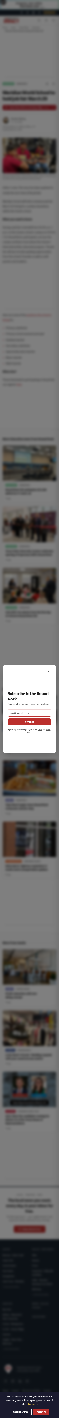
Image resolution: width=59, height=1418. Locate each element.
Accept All (41, 1412)
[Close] (48, 671)
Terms (40, 729)
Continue (29, 721)
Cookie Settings (20, 1412)
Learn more (33, 1404)
